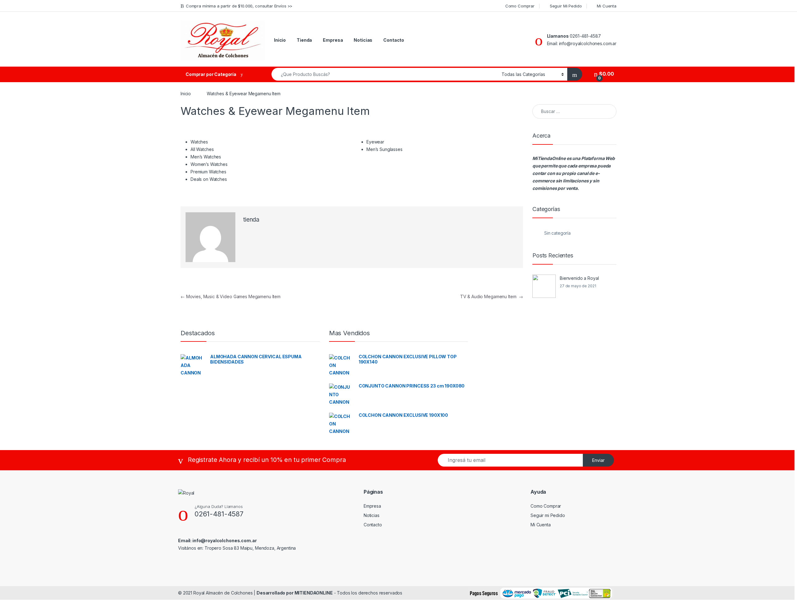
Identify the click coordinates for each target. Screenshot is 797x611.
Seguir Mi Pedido (566, 5)
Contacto (393, 40)
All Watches (202, 149)
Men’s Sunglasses (384, 149)
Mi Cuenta (606, 5)
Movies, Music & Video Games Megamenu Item (231, 296)
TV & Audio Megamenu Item (491, 296)
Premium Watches (208, 171)
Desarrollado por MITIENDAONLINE (295, 592)
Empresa (333, 40)
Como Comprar (520, 5)
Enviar (598, 460)
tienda (251, 219)
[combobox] (384, 74)
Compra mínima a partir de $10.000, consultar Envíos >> (239, 5)
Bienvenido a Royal (579, 278)
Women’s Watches (209, 164)
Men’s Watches (206, 156)
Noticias (363, 40)
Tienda (304, 40)
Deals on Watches (209, 179)
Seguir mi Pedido (548, 515)
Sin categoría (557, 233)
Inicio (280, 40)
